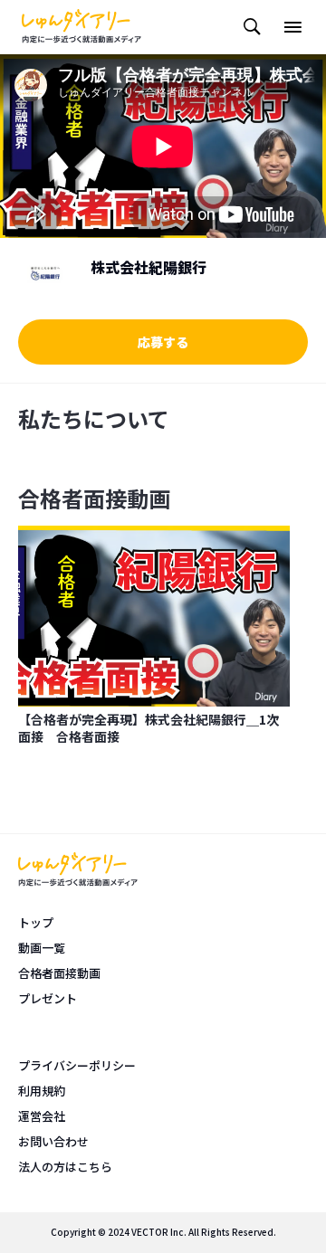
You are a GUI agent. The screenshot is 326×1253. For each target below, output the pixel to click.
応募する (163, 342)
